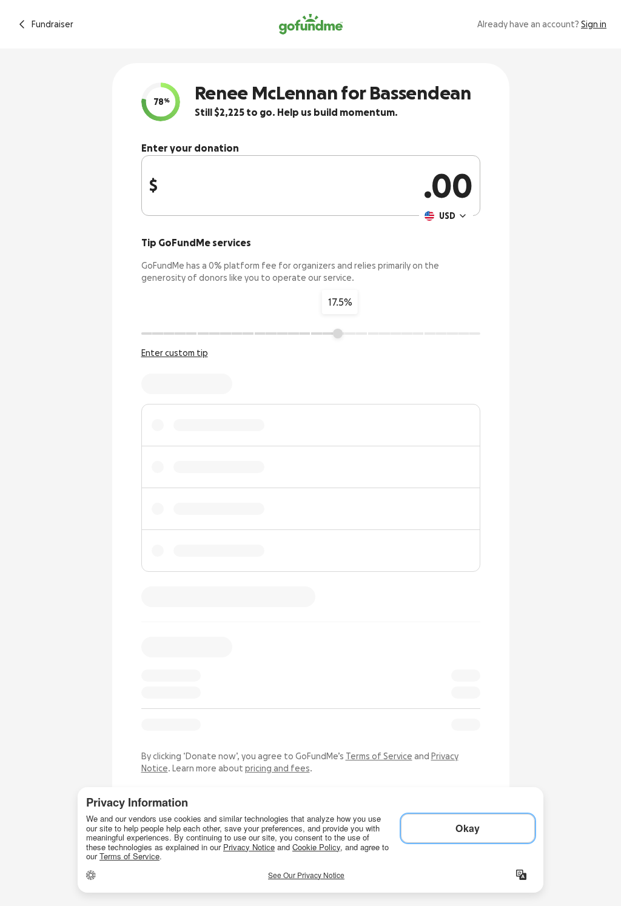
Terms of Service (379, 756)
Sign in (593, 24)
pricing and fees (277, 768)
